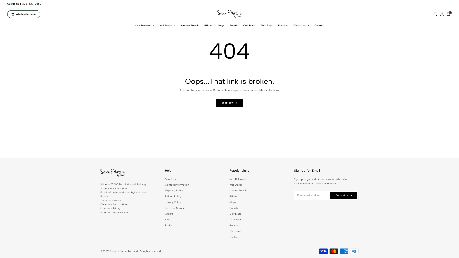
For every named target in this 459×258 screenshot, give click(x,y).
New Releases (238, 179)
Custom (234, 237)
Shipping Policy (174, 190)
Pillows (234, 196)
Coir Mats (235, 213)
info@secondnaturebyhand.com (127, 192)
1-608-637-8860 (30, 3)
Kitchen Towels (238, 190)
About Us (170, 179)
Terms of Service (175, 208)
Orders (169, 213)
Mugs (233, 202)
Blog (167, 219)
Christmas (236, 231)
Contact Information (177, 184)
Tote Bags (236, 219)
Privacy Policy (173, 202)
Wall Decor (236, 184)
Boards (234, 208)
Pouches (235, 225)
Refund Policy (173, 196)
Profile (168, 225)
